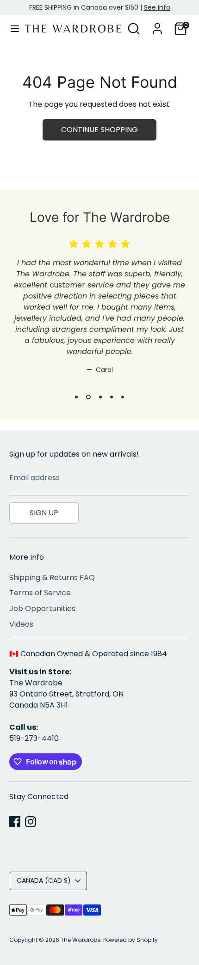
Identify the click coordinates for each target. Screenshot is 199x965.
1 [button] (76, 397)
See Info (157, 7)
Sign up (44, 512)
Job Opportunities (42, 608)
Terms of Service (40, 592)
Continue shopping (99, 129)
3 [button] (100, 397)
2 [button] (88, 397)
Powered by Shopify (130, 940)
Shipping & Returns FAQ (52, 577)
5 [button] (122, 397)
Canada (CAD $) (44, 880)
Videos (21, 624)
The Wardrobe (80, 940)
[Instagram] (30, 821)
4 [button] (111, 397)
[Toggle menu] (13, 28)
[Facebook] (14, 821)
